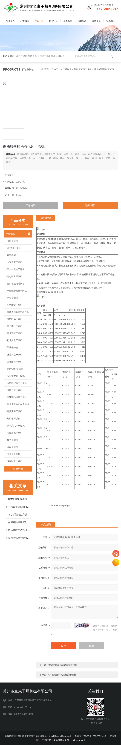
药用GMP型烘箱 (15, 369)
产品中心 (39, 20)
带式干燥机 (12, 347)
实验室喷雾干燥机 (16, 376)
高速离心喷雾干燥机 (17, 397)
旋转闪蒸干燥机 (14, 319)
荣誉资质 (82, 20)
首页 (46, 69)
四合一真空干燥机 (16, 269)
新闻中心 (53, 20)
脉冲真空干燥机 (14, 354)
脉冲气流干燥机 (14, 390)
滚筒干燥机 (12, 447)
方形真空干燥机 (14, 262)
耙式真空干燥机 (14, 340)
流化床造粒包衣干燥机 (18, 404)
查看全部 (18, 468)
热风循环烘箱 (13, 418)
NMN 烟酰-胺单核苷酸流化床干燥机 (19, 499)
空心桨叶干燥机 (14, 326)
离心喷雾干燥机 (14, 276)
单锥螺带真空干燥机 (17, 290)
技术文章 (67, 20)
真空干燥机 (12, 440)
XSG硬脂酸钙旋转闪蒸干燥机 (62, 665)
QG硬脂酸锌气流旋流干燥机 (62, 674)
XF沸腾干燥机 (14, 248)
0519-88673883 (115, 553)
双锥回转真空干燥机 (17, 383)
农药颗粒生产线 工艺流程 (19, 530)
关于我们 (24, 20)
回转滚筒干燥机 (14, 361)
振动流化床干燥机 (83, 69)
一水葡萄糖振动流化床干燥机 (19, 506)
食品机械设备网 (61, 740)
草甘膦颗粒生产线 (17, 514)
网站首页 (10, 20)
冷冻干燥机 (12, 241)
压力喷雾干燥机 (14, 305)
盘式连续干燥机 (14, 333)
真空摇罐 (11, 255)
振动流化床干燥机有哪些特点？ (19, 537)
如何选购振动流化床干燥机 (19, 522)
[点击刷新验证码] (82, 625)
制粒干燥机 (12, 298)
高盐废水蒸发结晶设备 (18, 312)
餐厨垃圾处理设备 (16, 283)
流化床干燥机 (13, 454)
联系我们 (110, 20)
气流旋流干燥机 (14, 432)
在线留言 (96, 20)
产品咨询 (31, 205)
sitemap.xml (79, 740)
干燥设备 (67, 69)
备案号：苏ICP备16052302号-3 (90, 736)
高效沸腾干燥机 (14, 411)
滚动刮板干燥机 (14, 461)
